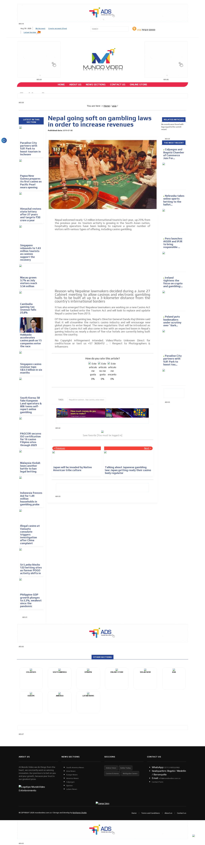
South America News (75, 767)
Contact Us (117, 84)
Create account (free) (57, 28)
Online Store (138, 84)
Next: (146, 448)
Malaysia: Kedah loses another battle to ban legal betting (30, 467)
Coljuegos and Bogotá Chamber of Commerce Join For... (173, 154)
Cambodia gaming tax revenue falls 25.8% (28, 308)
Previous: (60, 448)
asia (114, 105)
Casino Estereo (112, 773)
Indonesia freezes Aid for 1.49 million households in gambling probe (31, 498)
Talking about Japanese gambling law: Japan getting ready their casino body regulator (128, 470)
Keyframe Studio (80, 813)
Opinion (69, 786)
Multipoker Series (130, 773)
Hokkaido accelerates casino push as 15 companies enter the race (31, 340)
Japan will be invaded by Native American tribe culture (72, 469)
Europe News (72, 775)
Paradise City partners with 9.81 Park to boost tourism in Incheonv (30, 148)
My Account (40, 28)
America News (72, 778)
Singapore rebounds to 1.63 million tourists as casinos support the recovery (30, 252)
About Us (75, 84)
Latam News (71, 789)
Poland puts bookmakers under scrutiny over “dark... (172, 321)
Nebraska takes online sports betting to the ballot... (173, 200)
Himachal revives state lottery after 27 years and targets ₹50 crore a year (30, 214)
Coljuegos (70, 782)
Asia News (70, 771)
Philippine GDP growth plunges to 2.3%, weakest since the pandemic (31, 600)
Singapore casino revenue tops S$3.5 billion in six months (31, 368)
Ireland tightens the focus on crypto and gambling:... (173, 282)
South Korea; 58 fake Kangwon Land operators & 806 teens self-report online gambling (31, 405)
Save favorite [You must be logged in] (102, 435)
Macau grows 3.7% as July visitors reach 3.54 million (28, 282)
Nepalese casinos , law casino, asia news (86, 400)
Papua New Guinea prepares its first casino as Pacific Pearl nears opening (31, 181)
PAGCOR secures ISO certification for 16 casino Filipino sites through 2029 (30, 439)
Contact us (181, 813)
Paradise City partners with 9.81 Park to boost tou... (172, 360)
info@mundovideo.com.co (169, 778)
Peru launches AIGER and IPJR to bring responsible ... (172, 243)
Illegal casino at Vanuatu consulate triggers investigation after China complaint (30, 534)
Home (61, 84)
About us (168, 813)
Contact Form (157, 782)
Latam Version (30, 32)
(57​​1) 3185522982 (172, 767)
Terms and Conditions (150, 813)
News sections (96, 84)
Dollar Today (125, 768)
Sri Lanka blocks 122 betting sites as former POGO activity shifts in (31, 569)
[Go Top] (197, 819)
